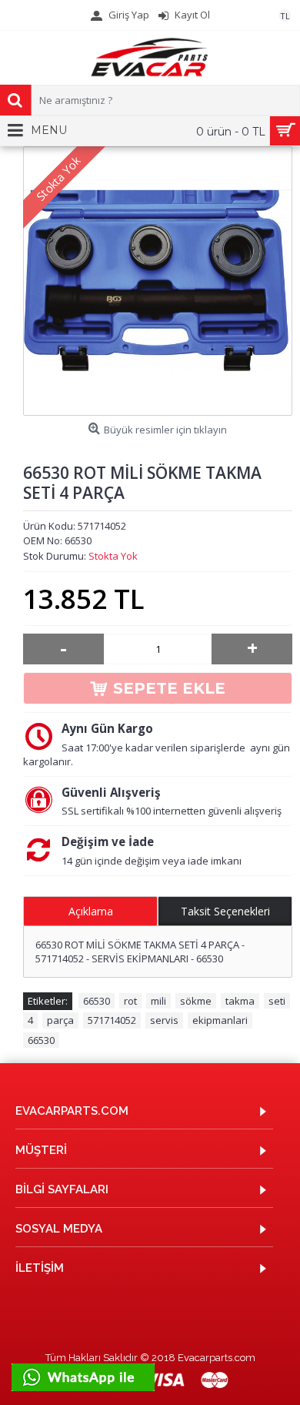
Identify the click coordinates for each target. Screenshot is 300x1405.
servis (164, 1020)
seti (276, 1001)
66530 (96, 1001)
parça (60, 1020)
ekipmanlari (220, 1020)
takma (240, 1001)
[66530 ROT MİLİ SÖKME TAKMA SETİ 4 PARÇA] (157, 281)
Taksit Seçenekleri (225, 911)
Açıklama (90, 911)
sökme (196, 1001)
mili (158, 1001)
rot (130, 1001)
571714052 (112, 1020)
